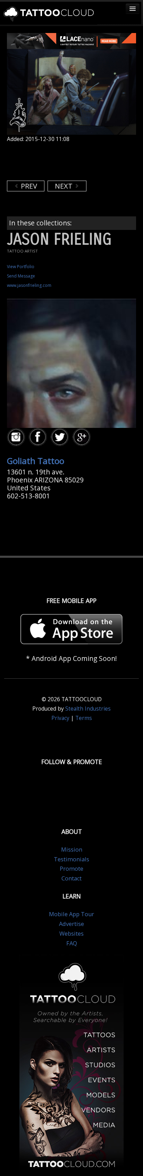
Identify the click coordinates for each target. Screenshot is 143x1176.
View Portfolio (20, 267)
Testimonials (71, 859)
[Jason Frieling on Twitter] (61, 437)
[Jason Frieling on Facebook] (39, 437)
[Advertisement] (62, 161)
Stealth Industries (88, 708)
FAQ (71, 943)
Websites (71, 933)
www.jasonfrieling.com (29, 285)
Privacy (60, 718)
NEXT (64, 186)
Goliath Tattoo (35, 460)
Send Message (21, 276)
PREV (28, 186)
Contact (71, 878)
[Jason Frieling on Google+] (83, 437)
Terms (83, 718)
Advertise (71, 924)
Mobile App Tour (71, 914)
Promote (71, 868)
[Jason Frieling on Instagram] (17, 437)
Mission (71, 849)
